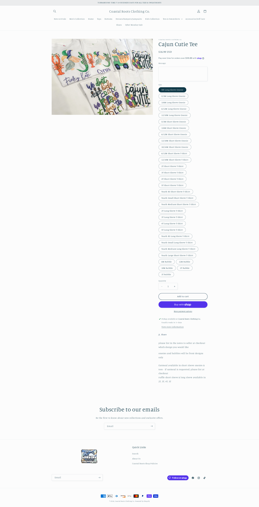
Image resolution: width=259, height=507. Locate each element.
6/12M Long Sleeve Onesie (173, 109)
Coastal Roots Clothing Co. (124, 501)
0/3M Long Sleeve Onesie (173, 96)
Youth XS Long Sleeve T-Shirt (175, 236)
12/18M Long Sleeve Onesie (174, 115)
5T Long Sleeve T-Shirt (172, 230)
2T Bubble (185, 268)
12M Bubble (184, 262)
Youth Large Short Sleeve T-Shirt (177, 255)
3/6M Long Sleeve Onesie (173, 102)
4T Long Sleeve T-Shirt (172, 223)
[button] (55, 11)
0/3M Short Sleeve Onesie (173, 121)
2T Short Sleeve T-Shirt (172, 166)
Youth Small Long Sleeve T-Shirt (177, 242)
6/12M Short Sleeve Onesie (174, 134)
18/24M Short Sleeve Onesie (174, 147)
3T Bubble (166, 274)
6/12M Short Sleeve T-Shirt (174, 153)
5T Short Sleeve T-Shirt (172, 185)
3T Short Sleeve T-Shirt (172, 172)
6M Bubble (166, 262)
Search (135, 453)
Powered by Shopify (142, 501)
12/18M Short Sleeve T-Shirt (174, 160)
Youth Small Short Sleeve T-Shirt (177, 198)
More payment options (183, 311)
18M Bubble (167, 268)
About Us (136, 458)
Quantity (162, 281)
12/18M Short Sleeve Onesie (174, 141)
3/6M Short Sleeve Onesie (173, 128)
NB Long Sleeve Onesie (172, 90)
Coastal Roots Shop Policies (145, 463)
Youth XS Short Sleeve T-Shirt (175, 192)
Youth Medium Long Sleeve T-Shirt (178, 249)
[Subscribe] (152, 426)
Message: (162, 63)
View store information (172, 327)
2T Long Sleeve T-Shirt (172, 211)
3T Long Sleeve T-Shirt (172, 217)
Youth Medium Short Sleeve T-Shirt (178, 204)
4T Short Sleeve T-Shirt (172, 179)
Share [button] (164, 334)
